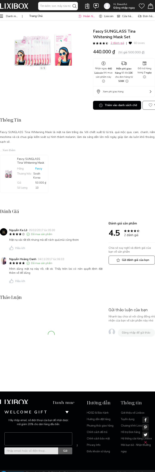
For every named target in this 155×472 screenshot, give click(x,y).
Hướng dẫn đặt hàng (98, 419)
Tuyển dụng (127, 419)
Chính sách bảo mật (98, 438)
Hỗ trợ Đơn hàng (130, 432)
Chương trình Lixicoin (133, 426)
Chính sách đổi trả (97, 432)
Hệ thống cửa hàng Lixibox (136, 438)
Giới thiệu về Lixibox (133, 413)
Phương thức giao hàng (100, 426)
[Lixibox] (14, 6)
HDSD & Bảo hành (98, 413)
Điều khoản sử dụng (98, 451)
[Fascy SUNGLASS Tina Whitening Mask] (8, 174)
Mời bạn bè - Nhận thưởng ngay (136, 448)
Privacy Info (94, 445)
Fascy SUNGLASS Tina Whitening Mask (30, 161)
